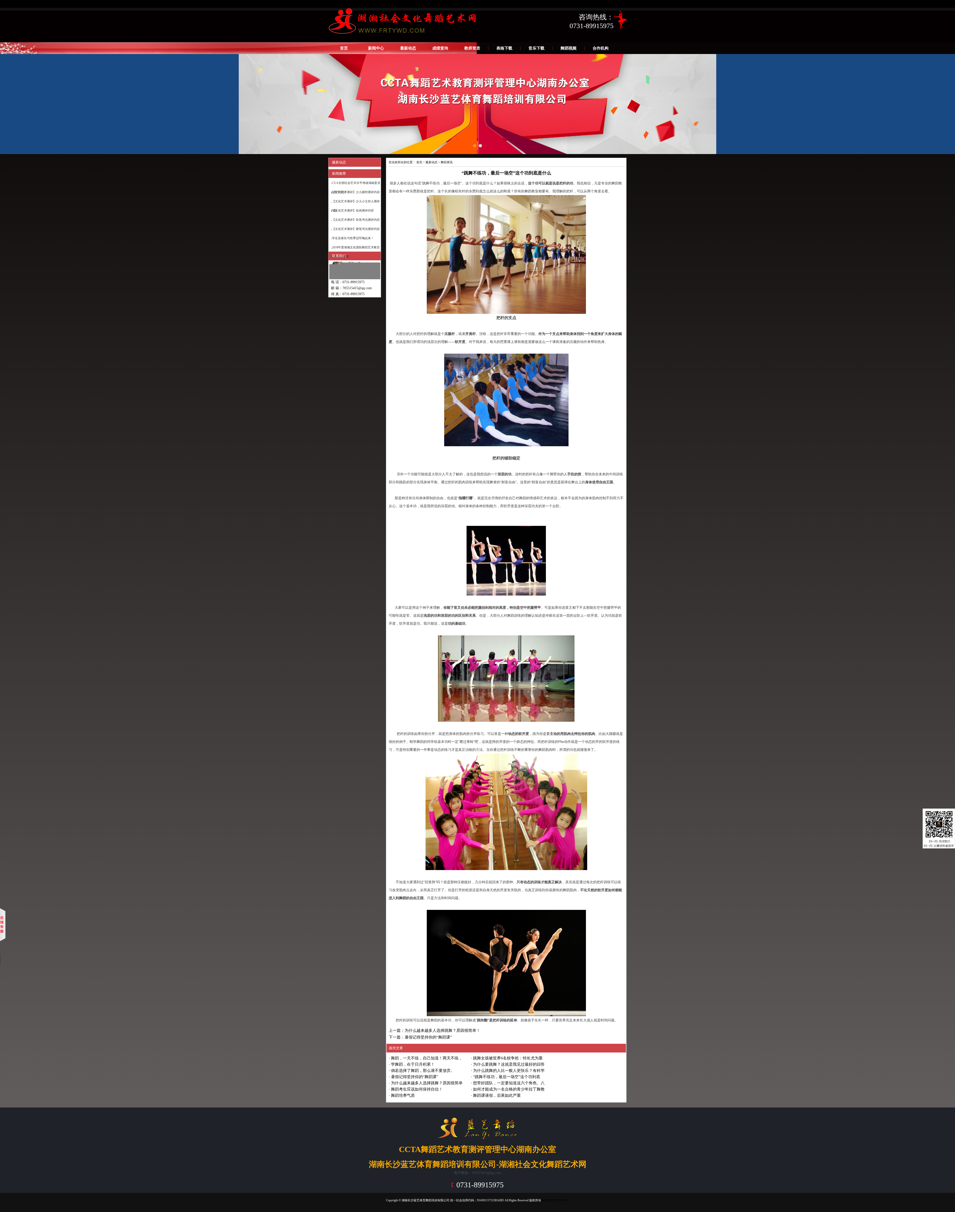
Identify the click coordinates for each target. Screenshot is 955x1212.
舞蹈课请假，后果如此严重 (497, 1095)
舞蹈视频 (568, 48)
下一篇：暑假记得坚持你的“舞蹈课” (420, 1037)
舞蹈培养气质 (403, 1095)
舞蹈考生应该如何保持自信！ (417, 1089)
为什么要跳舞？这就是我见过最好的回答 (509, 1064)
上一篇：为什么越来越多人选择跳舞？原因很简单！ (434, 1030)
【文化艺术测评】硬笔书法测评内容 (356, 229)
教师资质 (472, 48)
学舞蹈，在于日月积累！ (413, 1064)
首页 (344, 48)
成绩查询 (440, 48)
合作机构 (601, 48)
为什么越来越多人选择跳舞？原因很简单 (427, 1083)
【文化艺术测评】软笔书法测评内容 (356, 219)
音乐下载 (536, 48)
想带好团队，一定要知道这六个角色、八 (509, 1083)
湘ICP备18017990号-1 (555, 1200)
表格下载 (504, 48)
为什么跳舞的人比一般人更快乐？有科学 (509, 1070)
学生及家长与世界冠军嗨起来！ (353, 238)
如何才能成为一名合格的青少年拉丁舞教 (509, 1089)
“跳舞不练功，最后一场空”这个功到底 (506, 1077)
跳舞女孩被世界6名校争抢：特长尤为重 (508, 1058)
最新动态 (408, 48)
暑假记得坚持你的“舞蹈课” (414, 1077)
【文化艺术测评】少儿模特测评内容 (356, 192)
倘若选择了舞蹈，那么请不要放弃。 (423, 1070)
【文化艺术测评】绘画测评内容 (353, 210)
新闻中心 (376, 48)
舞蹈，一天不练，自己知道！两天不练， (427, 1058)
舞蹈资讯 (447, 162)
